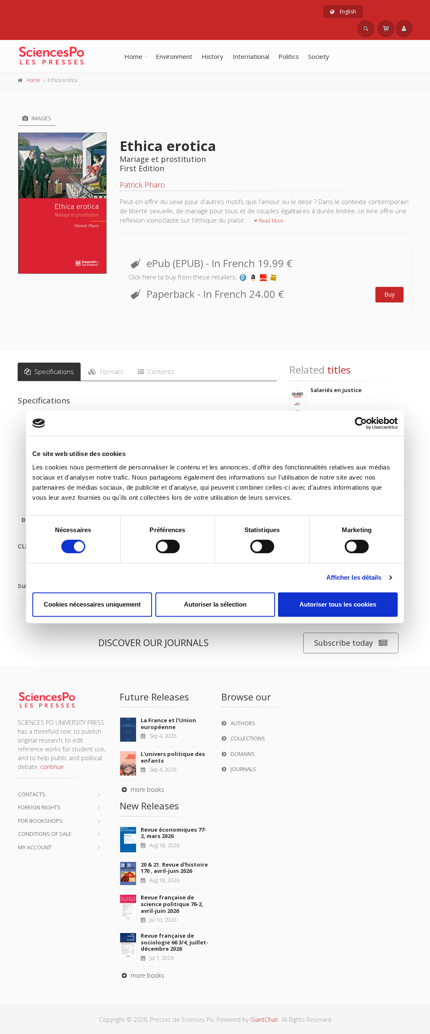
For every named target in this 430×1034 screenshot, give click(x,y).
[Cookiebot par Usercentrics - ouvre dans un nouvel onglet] (361, 423)
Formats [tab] (110, 371)
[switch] (168, 546)
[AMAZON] (253, 277)
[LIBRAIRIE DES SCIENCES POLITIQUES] (243, 277)
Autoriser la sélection (215, 604)
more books (146, 789)
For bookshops (40, 821)
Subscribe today (343, 643)
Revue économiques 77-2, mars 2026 (173, 833)
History (212, 56)
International (251, 56)
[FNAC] (273, 277)
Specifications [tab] (53, 371)
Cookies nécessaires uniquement (92, 604)
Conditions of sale (44, 834)
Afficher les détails (354, 577)
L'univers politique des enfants (173, 757)
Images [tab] (40, 118)
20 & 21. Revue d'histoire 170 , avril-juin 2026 (174, 868)
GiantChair (264, 1019)
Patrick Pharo (142, 185)
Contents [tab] (160, 371)
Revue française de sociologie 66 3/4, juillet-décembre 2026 (174, 942)
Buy (389, 294)
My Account (35, 847)
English (347, 11)
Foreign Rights (39, 807)
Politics (288, 56)
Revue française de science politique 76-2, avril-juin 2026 (172, 903)
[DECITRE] (263, 277)
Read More (270, 220)
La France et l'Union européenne (168, 723)
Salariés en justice (336, 390)
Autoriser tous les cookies (337, 604)
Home (133, 56)
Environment (174, 56)
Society (318, 56)
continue (52, 767)
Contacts (31, 794)
